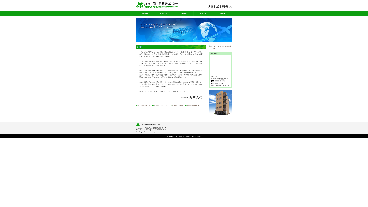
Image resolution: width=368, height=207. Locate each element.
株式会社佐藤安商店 (193, 105)
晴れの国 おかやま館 (144, 105)
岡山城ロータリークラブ (161, 105)
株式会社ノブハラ (177, 105)
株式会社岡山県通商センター (158, 5)
